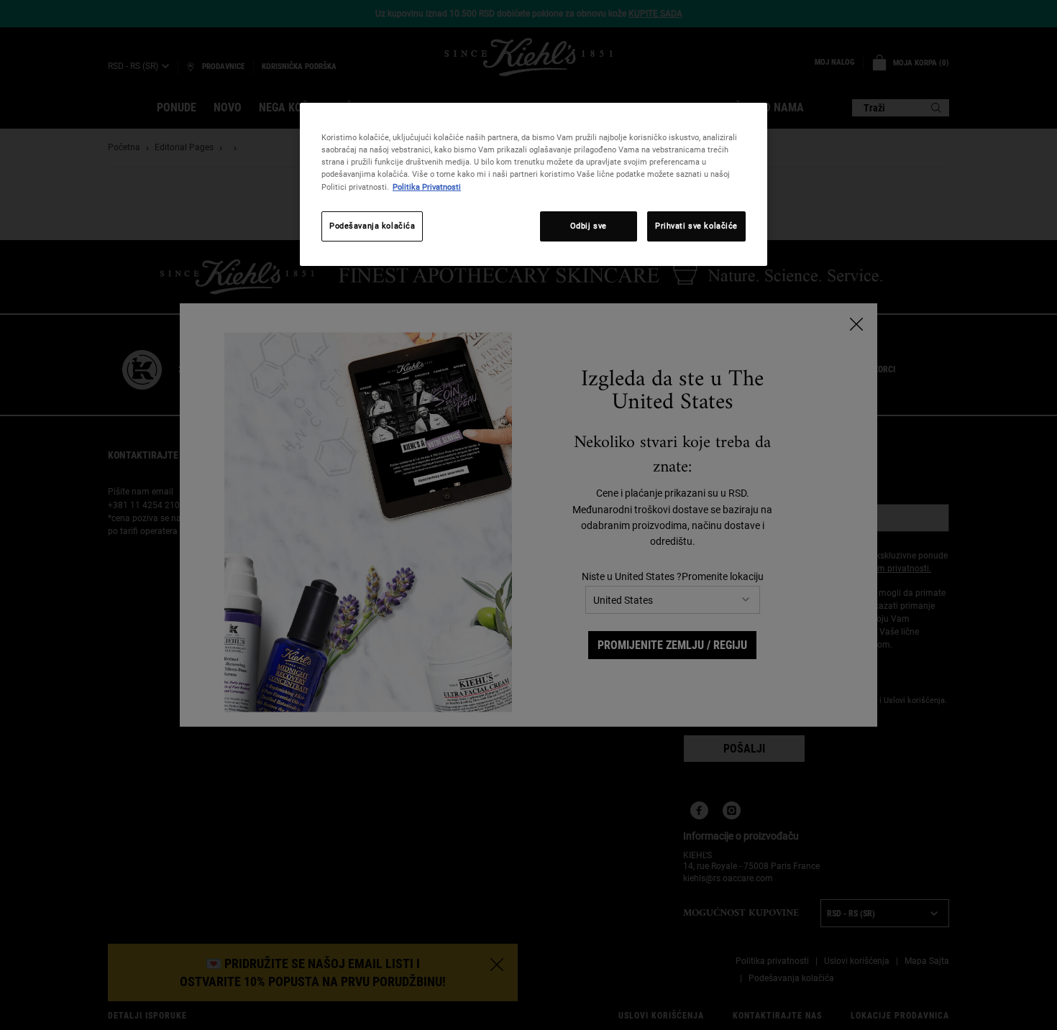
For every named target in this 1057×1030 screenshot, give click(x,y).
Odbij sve (588, 226)
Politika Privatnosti (427, 187)
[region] (533, 184)
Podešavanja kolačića (372, 226)
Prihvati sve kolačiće (696, 226)
